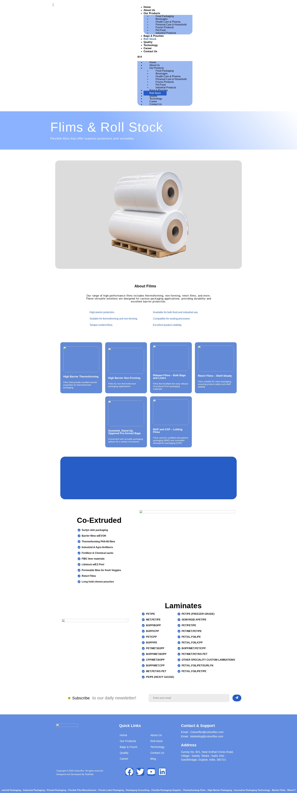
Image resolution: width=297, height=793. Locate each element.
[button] (164, 57)
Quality (148, 42)
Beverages (162, 19)
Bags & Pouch (128, 747)
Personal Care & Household (171, 24)
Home (147, 7)
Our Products (152, 13)
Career (148, 48)
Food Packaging (165, 16)
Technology (151, 45)
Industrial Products (166, 33)
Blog (153, 758)
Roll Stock (150, 39)
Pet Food (161, 30)
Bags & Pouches (154, 35)
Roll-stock (156, 741)
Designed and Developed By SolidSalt (74, 774)
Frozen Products (165, 27)
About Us (149, 10)
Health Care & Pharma (168, 21)
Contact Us (150, 51)
